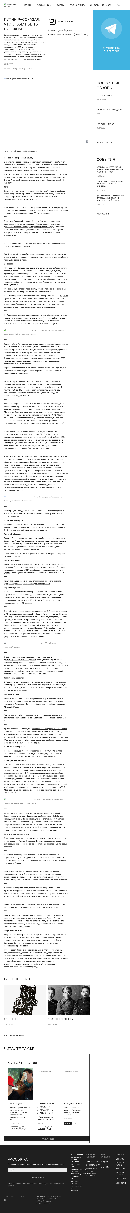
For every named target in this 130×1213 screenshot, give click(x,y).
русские (52, 30)
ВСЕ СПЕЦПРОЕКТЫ (12, 1035)
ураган (78, 34)
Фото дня (16, 1103)
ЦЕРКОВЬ (27, 5)
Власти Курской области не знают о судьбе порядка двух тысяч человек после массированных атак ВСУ (20, 1114)
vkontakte (105, 1167)
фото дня (15, 1128)
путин (61, 30)
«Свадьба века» (73, 1103)
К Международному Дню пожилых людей (45, 1118)
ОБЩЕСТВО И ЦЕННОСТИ (100, 5)
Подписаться (37, 1177)
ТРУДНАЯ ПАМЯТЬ (77, 5)
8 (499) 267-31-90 (93, 1165)
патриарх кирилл (55, 34)
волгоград (68, 34)
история (67, 1123)
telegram (104, 1162)
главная (7, 69)
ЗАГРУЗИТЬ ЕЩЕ (47, 1139)
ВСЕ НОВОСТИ (103, 142)
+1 (23, 1128)
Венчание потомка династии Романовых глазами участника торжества (72, 1111)
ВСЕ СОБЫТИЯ (103, 214)
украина (69, 30)
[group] (111, 101)
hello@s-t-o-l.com (93, 1161)
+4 (75, 1123)
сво (85, 34)
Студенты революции (61, 1019)
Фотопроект (12, 1019)
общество (42, 1128)
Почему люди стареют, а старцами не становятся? (45, 1108)
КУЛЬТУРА (60, 5)
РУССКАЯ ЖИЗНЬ (44, 5)
